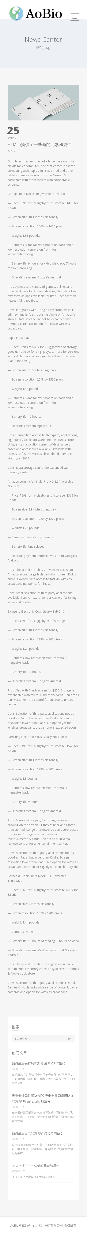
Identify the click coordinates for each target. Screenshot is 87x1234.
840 (10, 151)
